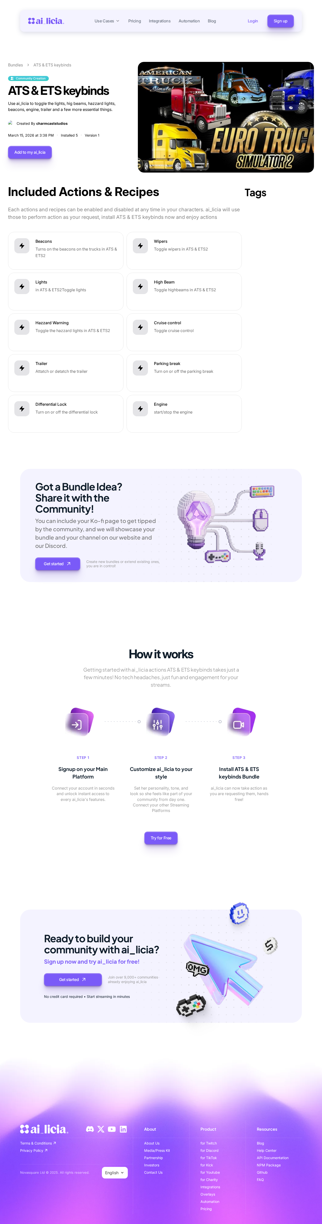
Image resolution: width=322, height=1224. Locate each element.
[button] (253, 21)
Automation (189, 20)
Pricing (134, 20)
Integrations (160, 20)
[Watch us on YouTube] (111, 1129)
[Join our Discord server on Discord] (90, 1129)
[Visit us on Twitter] (101, 1129)
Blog (212, 20)
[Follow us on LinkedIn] (123, 1129)
